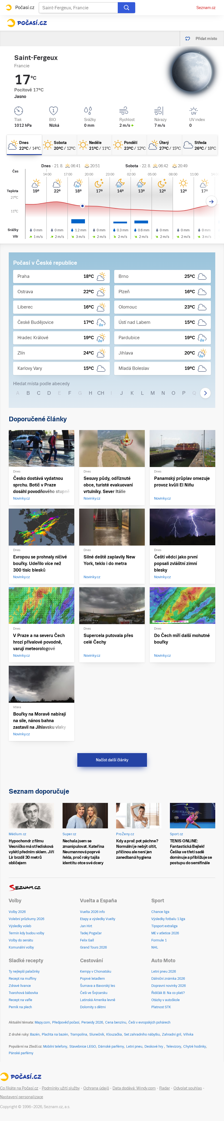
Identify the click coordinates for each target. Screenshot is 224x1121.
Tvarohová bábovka (23, 993)
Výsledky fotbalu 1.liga (168, 919)
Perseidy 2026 (92, 1022)
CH (100, 393)
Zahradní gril (171, 1034)
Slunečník (96, 1034)
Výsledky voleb (20, 926)
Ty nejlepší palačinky (24, 971)
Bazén (35, 1034)
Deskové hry (154, 1046)
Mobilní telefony (55, 1046)
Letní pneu (134, 1046)
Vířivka (188, 1034)
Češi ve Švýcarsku (93, 993)
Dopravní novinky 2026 (168, 986)
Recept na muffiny (22, 979)
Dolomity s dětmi (93, 1007)
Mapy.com (42, 1022)
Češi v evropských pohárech (149, 1022)
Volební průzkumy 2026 (26, 919)
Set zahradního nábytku (142, 1034)
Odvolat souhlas (187, 1088)
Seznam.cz (206, 7)
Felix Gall (87, 940)
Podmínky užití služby (61, 1088)
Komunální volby (21, 947)
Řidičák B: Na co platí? (168, 993)
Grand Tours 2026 (93, 947)
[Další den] (211, 201)
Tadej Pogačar (91, 933)
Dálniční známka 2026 (168, 979)
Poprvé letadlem (92, 979)
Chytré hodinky (194, 1046)
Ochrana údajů (96, 1088)
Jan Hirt (86, 926)
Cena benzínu (115, 1022)
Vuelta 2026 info (92, 912)
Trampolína (78, 1034)
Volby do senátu (21, 940)
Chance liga (160, 912)
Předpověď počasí (65, 1022)
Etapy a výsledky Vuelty (97, 919)
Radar (164, 1088)
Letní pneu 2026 (163, 971)
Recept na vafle (20, 1000)
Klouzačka (114, 1034)
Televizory (173, 1046)
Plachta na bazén (55, 1034)
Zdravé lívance (20, 986)
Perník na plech (20, 1007)
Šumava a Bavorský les (97, 986)
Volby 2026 (17, 912)
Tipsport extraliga (164, 926)
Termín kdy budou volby (26, 933)
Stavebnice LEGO (82, 1046)
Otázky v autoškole (165, 1000)
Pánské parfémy (21, 1053)
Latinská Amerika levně (97, 1000)
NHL (154, 947)
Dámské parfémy (111, 1046)
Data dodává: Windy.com (134, 1088)
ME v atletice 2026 (165, 933)
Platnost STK (161, 1007)
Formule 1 (159, 940)
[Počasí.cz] (27, 23)
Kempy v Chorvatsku (95, 971)
